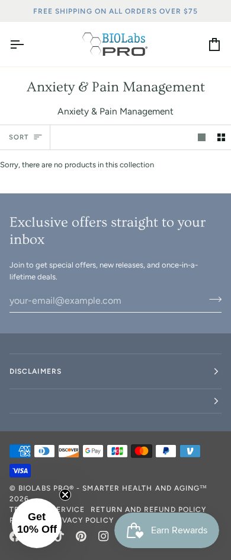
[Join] (212, 298)
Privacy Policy (82, 520)
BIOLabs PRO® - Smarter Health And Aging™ (112, 488)
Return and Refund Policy (148, 509)
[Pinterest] (81, 536)
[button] (115, 401)
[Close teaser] (65, 495)
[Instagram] (103, 536)
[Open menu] (27, 44)
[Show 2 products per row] (221, 137)
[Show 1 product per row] (201, 137)
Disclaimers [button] (35, 371)
